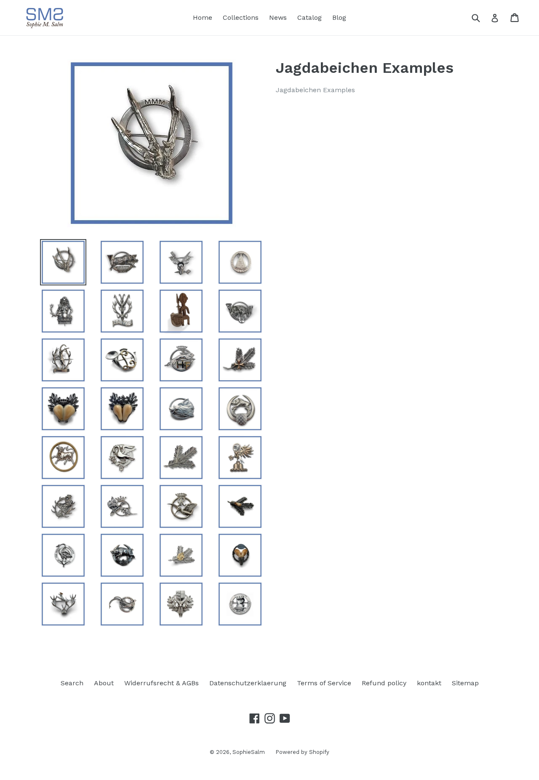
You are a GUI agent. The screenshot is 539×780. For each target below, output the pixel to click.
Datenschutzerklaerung (247, 683)
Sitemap (465, 683)
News (278, 17)
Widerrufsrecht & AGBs (161, 683)
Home (202, 17)
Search (72, 683)
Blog (339, 17)
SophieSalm (248, 752)
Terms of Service (324, 683)
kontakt (429, 683)
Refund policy (384, 683)
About (104, 683)
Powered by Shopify (302, 752)
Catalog (309, 17)
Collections (241, 17)
